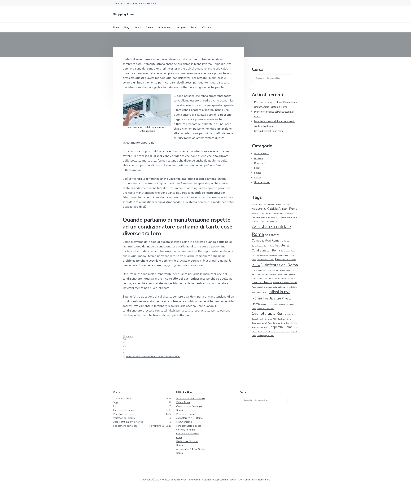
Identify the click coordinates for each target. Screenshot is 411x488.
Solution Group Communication (219, 479)
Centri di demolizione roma (269, 131)
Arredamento (261, 153)
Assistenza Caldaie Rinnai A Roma (266, 221)
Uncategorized (262, 182)
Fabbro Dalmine (289, 274)
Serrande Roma (279, 323)
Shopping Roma (124, 14)
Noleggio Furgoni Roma (269, 304)
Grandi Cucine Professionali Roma (281, 278)
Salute (257, 172)
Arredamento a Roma (282, 204)
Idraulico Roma (262, 282)
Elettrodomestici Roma (273, 274)
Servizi (129, 336)
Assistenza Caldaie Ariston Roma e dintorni (269, 213)
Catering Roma (258, 255)
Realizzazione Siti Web (174, 479)
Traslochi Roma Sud (282, 332)
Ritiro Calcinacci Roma (282, 319)
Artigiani (258, 158)
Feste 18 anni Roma (259, 278)
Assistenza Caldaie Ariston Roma (274, 209)
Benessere (260, 163)
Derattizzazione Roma (265, 260)
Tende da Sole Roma (266, 332)
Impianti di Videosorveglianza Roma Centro (274, 287)
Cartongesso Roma (288, 251)
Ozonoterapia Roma (269, 313)
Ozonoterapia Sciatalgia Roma (270, 107)
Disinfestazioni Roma (279, 265)
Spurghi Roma (262, 327)
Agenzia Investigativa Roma (263, 204)
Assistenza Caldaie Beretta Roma (284, 217)
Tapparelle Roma (281, 327)
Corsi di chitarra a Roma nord (254, 479)
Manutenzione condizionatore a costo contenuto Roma (153, 356)
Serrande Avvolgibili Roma (262, 323)
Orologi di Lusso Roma (265, 309)
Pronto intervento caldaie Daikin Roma (275, 102)
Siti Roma (194, 479)
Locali (257, 168)
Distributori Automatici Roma (263, 270)
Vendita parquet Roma (265, 335)
